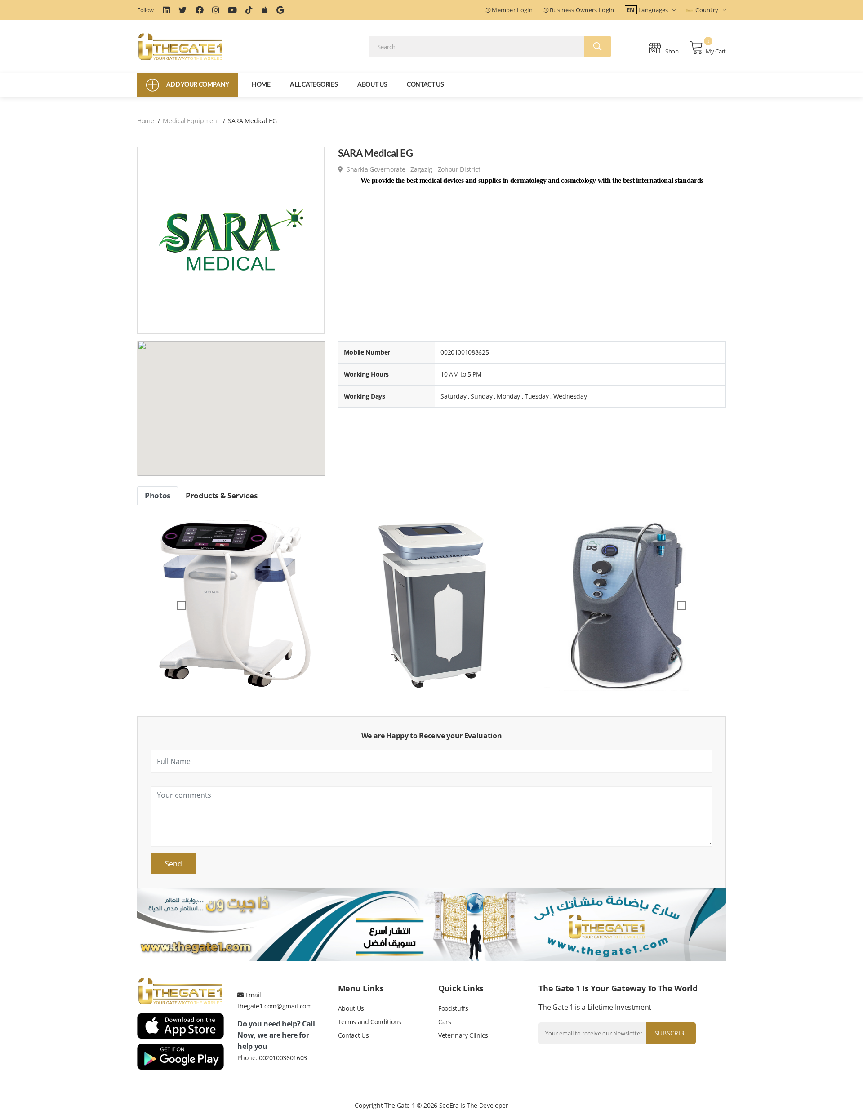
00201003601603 (283, 1057)
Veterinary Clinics (463, 1035)
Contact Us (425, 85)
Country (707, 10)
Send (173, 864)
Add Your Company (197, 85)
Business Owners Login (581, 10)
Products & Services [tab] (221, 495)
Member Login (511, 10)
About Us (372, 85)
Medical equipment (191, 120)
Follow (145, 10)
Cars (444, 1021)
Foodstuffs (453, 1008)
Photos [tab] (157, 495)
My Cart (716, 51)
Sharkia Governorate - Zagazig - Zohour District (412, 169)
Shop (671, 51)
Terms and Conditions (369, 1021)
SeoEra (449, 1105)
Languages (648, 10)
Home (261, 85)
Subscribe (671, 1033)
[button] (181, 606)
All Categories (314, 85)
